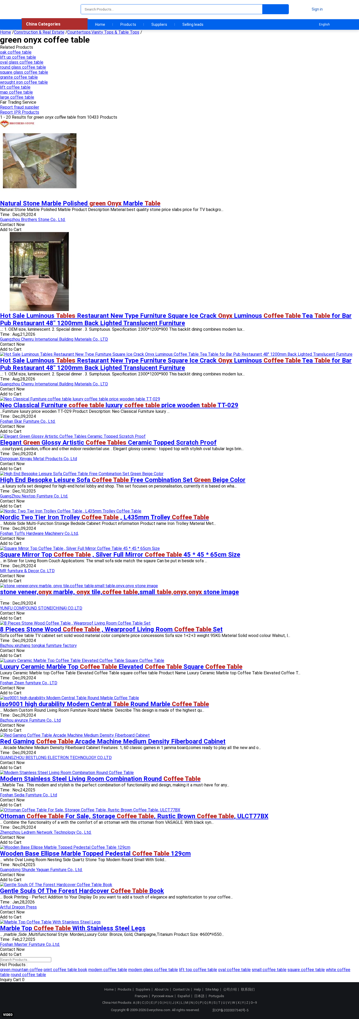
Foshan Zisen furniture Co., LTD (28, 682)
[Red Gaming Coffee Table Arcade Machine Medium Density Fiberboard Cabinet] (75, 735)
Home (100, 24)
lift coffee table (15, 87)
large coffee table (17, 97)
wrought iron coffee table (24, 82)
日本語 (199, 996)
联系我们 (248, 989)
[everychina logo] (37, 9)
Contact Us (181, 989)
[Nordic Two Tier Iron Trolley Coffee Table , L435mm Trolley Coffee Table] (70, 511)
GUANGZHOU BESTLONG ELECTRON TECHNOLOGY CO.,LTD (56, 757)
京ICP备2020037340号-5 (230, 1010)
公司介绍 (230, 989)
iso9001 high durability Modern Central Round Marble (104, 704)
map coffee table (16, 92)
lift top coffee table (198, 969)
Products (128, 24)
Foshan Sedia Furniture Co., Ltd (28, 794)
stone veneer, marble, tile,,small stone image (119, 592)
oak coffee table (16, 52)
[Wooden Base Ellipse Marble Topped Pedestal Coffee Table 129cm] (65, 847)
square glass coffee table (24, 72)
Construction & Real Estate (39, 32)
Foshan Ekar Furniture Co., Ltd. (27, 421)
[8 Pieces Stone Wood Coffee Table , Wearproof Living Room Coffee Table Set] (75, 623)
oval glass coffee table (21, 62)
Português (216, 996)
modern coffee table (107, 969)
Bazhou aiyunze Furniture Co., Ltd (30, 720)
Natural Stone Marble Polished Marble (80, 203)
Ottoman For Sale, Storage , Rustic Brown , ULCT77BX (134, 816)
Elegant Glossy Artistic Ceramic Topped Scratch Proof (108, 442)
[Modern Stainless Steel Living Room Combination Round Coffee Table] (67, 772)
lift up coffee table (18, 57)
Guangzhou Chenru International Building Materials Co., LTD (54, 339)
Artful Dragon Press (18, 907)
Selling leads (192, 24)
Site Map (212, 989)
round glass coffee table (23, 67)
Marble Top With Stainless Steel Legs (72, 928)
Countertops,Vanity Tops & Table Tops (103, 32)
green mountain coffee (21, 969)
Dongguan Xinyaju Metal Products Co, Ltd (38, 458)
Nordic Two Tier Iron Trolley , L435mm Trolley (104, 517)
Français (141, 996)
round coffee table (28, 974)
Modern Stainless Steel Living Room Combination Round (100, 778)
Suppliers (159, 24)
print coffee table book (65, 969)
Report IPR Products (19, 112)
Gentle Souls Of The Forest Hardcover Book (82, 891)
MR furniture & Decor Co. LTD (27, 570)
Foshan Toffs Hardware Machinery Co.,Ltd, (39, 533)
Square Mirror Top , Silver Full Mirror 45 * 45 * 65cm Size (120, 554)
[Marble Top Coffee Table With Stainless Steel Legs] (50, 922)
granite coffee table (19, 77)
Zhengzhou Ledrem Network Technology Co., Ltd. (45, 832)
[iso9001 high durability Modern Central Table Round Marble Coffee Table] (69, 697)
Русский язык (162, 996)
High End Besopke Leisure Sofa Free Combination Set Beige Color (122, 480)
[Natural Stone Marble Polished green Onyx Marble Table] (39, 197)
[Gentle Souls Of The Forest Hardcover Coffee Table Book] (56, 884)
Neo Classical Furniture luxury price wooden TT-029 (119, 405)
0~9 (254, 1003)
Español (184, 996)
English (324, 24)
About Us (162, 989)
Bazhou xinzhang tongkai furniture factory (38, 645)
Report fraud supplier (19, 107)
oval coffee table (234, 969)
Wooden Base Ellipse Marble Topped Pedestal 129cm (95, 853)
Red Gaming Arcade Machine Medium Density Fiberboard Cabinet (112, 741)
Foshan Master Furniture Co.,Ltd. (30, 944)
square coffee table (306, 969)
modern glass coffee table (153, 969)
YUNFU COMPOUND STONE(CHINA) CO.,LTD (41, 608)
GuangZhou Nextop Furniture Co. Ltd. (34, 496)
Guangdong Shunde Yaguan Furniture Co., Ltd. (41, 869)
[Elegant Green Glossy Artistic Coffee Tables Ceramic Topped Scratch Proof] (73, 436)
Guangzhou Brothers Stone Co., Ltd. (32, 219)
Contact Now (12, 224)
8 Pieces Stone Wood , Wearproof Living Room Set (111, 629)
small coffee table (269, 969)
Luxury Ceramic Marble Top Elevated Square (121, 666)
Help (197, 989)
